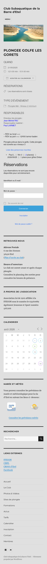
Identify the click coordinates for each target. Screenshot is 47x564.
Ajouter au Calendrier (20, 78)
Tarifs (6, 517)
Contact (7, 535)
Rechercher (11, 431)
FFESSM (8, 460)
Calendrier (9, 523)
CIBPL (6, 463)
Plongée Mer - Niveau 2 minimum (22, 106)
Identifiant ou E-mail (13, 180)
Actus (6, 511)
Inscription (24, 215)
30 (40, 363)
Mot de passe (10, 191)
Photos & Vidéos (11, 493)
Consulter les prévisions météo (23, 418)
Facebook (8, 470)
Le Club (7, 487)
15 (35, 352)
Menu (7, 19)
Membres (8, 541)
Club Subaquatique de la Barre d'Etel (17, 557)
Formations (9, 505)
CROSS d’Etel (10, 466)
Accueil (7, 481)
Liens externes (13, 453)
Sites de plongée (12, 499)
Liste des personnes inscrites (18, 149)
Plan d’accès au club (13, 257)
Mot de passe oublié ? (23, 224)
